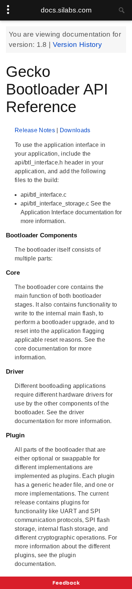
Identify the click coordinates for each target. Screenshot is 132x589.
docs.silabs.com (66, 10)
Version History (77, 44)
